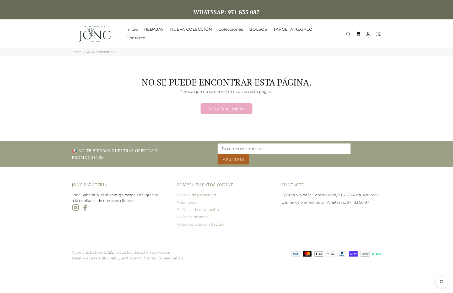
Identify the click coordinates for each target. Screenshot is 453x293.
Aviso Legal (187, 202)
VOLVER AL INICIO (226, 108)
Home (77, 52)
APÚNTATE (233, 159)
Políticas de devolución (198, 209)
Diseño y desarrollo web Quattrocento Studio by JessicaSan (127, 258)
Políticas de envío (193, 217)
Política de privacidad (196, 195)
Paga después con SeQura (200, 224)
